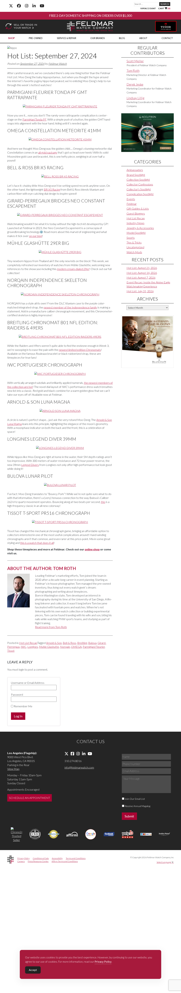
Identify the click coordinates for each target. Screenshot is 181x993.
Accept (33, 969)
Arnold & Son (54, 642)
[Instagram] (26, 6)
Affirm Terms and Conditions (65, 861)
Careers (21, 861)
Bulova (92, 642)
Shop (11, 38)
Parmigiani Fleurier (94, 646)
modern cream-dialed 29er (73, 269)
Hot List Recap (28, 642)
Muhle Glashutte (49, 646)
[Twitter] (11, 6)
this (103, 501)
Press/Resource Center (38, 861)
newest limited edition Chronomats (80, 349)
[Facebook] (19, 6)
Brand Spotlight (136, 174)
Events (131, 199)
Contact (167, 38)
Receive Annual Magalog (137, 806)
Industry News (135, 223)
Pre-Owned (36, 38)
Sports (131, 237)
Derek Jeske (135, 84)
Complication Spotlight (140, 194)
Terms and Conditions (76, 858)
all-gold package (47, 152)
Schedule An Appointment (29, 797)
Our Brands (97, 38)
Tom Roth (133, 71)
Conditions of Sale (41, 858)
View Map (13, 768)
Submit (129, 816)
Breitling (82, 642)
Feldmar (132, 203)
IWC (23, 646)
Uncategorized (135, 247)
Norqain (65, 646)
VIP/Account (148, 8)
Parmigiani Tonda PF (34, 119)
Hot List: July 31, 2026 (140, 291)
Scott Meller (135, 61)
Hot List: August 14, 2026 (142, 272)
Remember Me (22, 706)
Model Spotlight (136, 232)
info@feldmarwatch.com (79, 767)
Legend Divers (30, 464)
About (143, 38)
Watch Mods (134, 252)
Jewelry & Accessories (140, 228)
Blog (122, 38)
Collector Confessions (140, 184)
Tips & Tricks (134, 242)
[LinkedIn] (34, 6)
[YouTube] (42, 6)
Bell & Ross (69, 642)
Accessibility (57, 858)
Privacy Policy (23, 858)
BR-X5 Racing (52, 189)
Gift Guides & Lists (138, 208)
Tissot (10, 650)
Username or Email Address (27, 682)
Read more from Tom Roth (51, 627)
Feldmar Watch (57, 63)
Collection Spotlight (138, 179)
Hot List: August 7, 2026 (141, 277)
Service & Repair (66, 38)
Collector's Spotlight (139, 189)
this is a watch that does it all (37, 542)
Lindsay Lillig (135, 98)
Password (17, 694)
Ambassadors (135, 170)
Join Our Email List (135, 798)
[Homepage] (90, 26)
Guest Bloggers (136, 213)
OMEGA (76, 646)
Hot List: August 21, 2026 (142, 267)
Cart (164, 8)
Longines (32, 646)
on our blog (35, 236)
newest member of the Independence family (70, 307)
